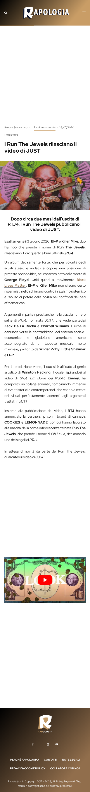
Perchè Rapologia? (24, 759)
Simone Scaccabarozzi (17, 127)
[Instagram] (47, 744)
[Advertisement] (45, 79)
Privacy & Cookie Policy (27, 768)
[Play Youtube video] (45, 580)
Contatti (50, 759)
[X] (40, 743)
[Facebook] (33, 744)
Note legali (71, 759)
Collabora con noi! (65, 768)
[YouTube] (56, 744)
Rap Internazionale (44, 127)
